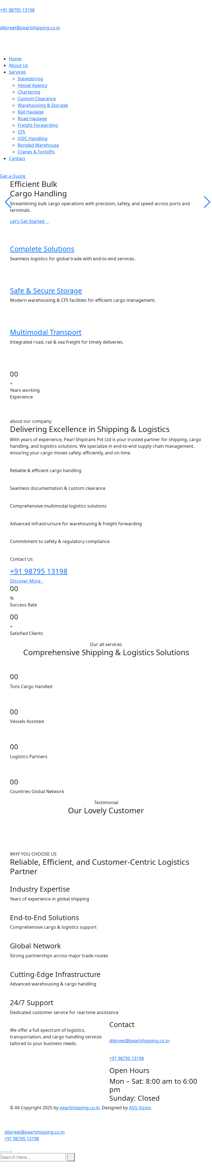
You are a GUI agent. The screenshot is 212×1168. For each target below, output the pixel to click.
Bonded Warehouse (38, 145)
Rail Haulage (31, 112)
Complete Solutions (42, 248)
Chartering (29, 92)
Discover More (25, 581)
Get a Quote (13, 176)
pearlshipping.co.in (80, 1108)
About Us (18, 65)
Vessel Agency (32, 85)
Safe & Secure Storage (46, 290)
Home (15, 59)
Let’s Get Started (28, 221)
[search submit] (71, 1157)
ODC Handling (32, 138)
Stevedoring (30, 79)
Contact (17, 158)
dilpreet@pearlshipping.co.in (30, 28)
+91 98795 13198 (17, 10)
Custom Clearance (37, 99)
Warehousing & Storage (43, 105)
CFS (21, 132)
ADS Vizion (140, 1108)
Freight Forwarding (38, 125)
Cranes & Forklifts (36, 152)
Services (17, 72)
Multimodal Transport (45, 332)
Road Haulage (32, 118)
